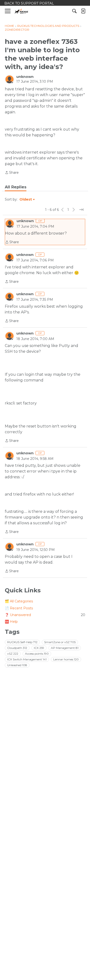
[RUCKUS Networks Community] (21, 11)
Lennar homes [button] (66, 659)
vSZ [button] (12, 653)
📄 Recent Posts (19, 608)
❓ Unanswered (45, 615)
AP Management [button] (64, 648)
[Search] (74, 11)
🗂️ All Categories (19, 601)
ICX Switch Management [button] (27, 659)
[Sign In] (83, 11)
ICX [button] (39, 648)
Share (12, 172)
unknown (25, 77)
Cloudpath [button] (17, 648)
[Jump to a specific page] (81, 210)
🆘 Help (11, 621)
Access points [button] (37, 653)
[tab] (15, 187)
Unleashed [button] (17, 665)
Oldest (25, 199)
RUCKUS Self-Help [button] (22, 642)
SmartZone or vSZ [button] (60, 642)
